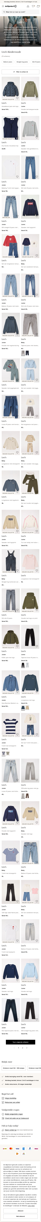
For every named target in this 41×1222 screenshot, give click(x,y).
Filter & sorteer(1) (22, 72)
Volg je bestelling (10, 1098)
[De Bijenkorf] (11, 6)
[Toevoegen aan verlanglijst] (17, 98)
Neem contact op (10, 1130)
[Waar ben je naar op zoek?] (4, 12)
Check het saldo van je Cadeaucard (17, 1118)
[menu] (3, 6)
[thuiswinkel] (23, 1155)
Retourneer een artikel (12, 1102)
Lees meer (31, 1206)
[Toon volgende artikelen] (27, 1048)
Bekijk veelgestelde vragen (14, 1114)
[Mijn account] (28, 6)
